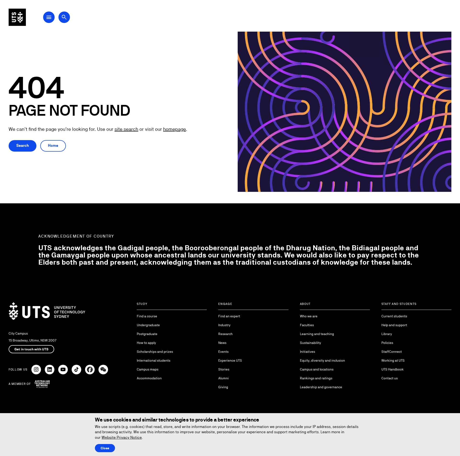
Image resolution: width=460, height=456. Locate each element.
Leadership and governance (321, 387)
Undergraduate (148, 325)
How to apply (146, 343)
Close (105, 448)
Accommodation (149, 378)
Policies (387, 343)
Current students (394, 316)
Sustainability (310, 343)
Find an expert (229, 316)
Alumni (223, 378)
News (222, 343)
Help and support (394, 325)
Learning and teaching (317, 334)
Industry (224, 325)
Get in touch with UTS (31, 349)
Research (225, 334)
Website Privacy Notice (122, 437)
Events (223, 351)
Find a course (147, 316)
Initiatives (307, 351)
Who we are (308, 316)
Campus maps (147, 369)
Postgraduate (147, 334)
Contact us (389, 378)
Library (386, 334)
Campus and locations (317, 369)
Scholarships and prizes (155, 351)
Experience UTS (230, 360)
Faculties (307, 325)
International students (153, 360)
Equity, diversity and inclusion (322, 360)
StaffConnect (391, 351)
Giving (223, 387)
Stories (223, 369)
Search (22, 145)
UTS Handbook (392, 369)
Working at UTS (393, 360)
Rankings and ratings (316, 378)
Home (53, 145)
